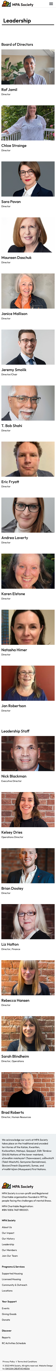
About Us (7, 1227)
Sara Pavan (11, 201)
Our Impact (8, 1232)
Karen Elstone (13, 593)
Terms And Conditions (27, 1361)
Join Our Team (10, 1255)
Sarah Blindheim (15, 1056)
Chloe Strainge (14, 145)
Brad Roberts (12, 1112)
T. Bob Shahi (11, 425)
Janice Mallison (14, 313)
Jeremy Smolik (13, 369)
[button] (51, 4)
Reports (6, 1337)
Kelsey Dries (11, 832)
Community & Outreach (14, 1284)
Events (5, 1308)
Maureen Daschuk (16, 257)
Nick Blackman (13, 776)
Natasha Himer (14, 649)
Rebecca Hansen (15, 1000)
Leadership (8, 1244)
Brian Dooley (12, 888)
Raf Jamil (9, 89)
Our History (8, 1238)
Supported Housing (12, 1273)
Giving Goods (9, 1314)
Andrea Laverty (14, 537)
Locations (7, 1290)
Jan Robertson (13, 705)
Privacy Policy (9, 1361)
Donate (6, 1319)
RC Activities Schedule (14, 1343)
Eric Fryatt (10, 481)
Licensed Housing (11, 1279)
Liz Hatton (10, 944)
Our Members (9, 1250)
